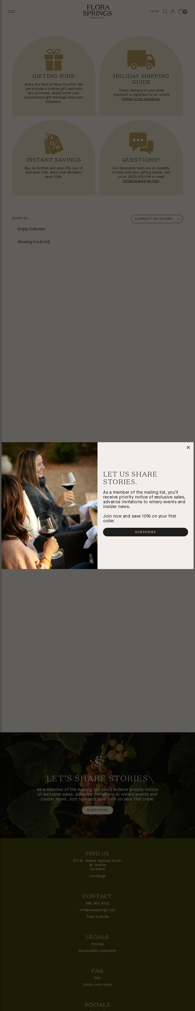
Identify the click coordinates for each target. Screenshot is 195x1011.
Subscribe (145, 532)
